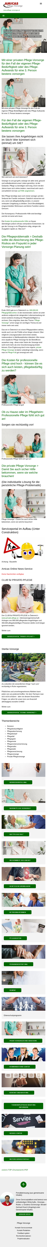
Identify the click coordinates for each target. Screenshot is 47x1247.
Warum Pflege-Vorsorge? (20, 808)
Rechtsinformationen (23, 1236)
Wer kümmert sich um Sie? (20, 860)
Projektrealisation (23, 1239)
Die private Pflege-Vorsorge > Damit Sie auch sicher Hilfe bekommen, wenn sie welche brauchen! (20, 471)
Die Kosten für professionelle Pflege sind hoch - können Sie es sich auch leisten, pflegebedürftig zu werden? (22, 365)
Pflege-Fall (12, 352)
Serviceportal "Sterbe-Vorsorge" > (21, 712)
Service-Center (16, 1133)
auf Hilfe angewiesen (26, 191)
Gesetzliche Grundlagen (20, 886)
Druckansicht (18, 1170)
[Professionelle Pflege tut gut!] (23, 389)
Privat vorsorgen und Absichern (23, 1041)
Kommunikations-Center (20, 1067)
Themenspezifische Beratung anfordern (23, 1106)
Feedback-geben (23, 1233)
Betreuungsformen (18, 912)
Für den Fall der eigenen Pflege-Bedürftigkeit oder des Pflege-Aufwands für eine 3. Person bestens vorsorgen (22, 125)
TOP (10, 1170)
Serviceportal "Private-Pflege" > (20, 636)
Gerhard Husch (24, 1214)
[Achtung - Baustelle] (23, 549)
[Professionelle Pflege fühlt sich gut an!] (23, 443)
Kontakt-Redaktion (23, 1230)
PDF (26, 1170)
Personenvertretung (19, 964)
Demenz (13, 990)
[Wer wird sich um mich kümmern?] (23, 161)
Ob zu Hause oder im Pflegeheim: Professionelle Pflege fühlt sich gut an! (23, 415)
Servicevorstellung (18, 782)
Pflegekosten (15, 938)
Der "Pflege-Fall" (17, 834)
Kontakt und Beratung (19, 1093)
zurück (4, 1170)
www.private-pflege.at (10, 618)
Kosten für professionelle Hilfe (16, 221)
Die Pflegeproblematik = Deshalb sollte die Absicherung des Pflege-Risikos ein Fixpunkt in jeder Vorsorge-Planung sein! (23, 241)
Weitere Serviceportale (19, 1159)
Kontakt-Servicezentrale (23, 1228)
